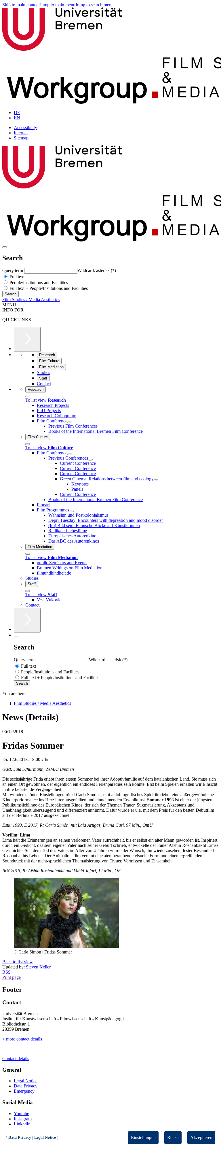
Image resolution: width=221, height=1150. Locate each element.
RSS (6, 972)
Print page (11, 977)
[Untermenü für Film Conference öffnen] (69, 422)
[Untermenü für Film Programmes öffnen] (71, 511)
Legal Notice (25, 1080)
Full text (16, 276)
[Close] (27, 396)
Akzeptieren (201, 1137)
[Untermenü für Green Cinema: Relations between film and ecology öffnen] (156, 480)
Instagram (23, 1118)
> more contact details (22, 1038)
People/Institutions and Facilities (38, 282)
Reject (173, 1137)
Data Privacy (25, 1085)
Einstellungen (143, 1137)
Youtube (21, 1113)
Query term (13, 270)
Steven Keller (38, 966)
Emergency (24, 1091)
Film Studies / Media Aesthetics (31, 299)
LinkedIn (22, 1123)
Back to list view (17, 961)
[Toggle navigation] (4, 247)
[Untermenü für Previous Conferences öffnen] (90, 459)
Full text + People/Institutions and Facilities (48, 288)
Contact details (15, 1058)
